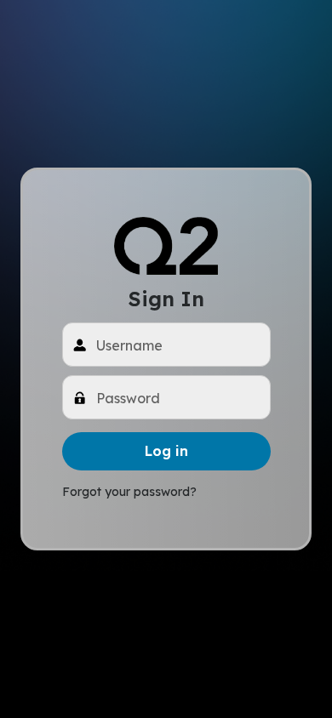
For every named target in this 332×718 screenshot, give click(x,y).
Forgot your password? (129, 491)
